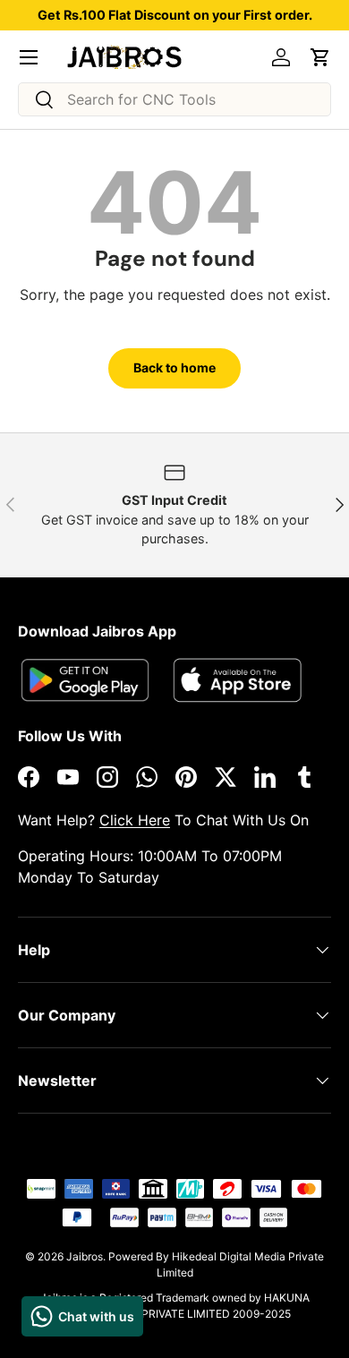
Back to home (174, 367)
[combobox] (174, 99)
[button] (320, 57)
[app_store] (85, 680)
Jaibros (84, 1256)
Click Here (134, 820)
